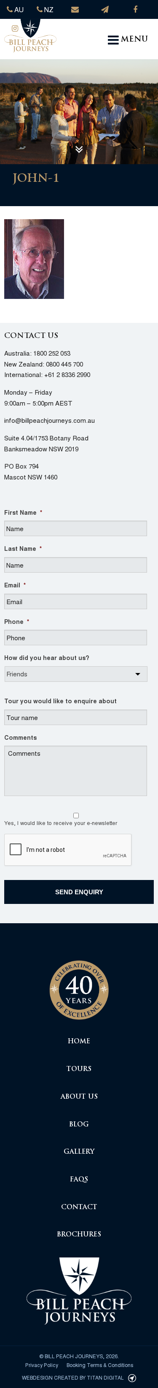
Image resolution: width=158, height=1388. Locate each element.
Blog (79, 1125)
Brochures (79, 1235)
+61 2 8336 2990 (67, 374)
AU (18, 9)
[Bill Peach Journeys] (79, 985)
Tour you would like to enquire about (60, 700)
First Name (23, 512)
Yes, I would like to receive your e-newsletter (60, 823)
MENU (134, 40)
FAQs (79, 1180)
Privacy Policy (41, 1364)
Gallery (79, 1152)
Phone (16, 621)
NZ (48, 9)
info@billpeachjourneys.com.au (49, 420)
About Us (79, 1097)
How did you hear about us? (46, 657)
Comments (20, 737)
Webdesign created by (73, 1377)
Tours (79, 1069)
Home (79, 1042)
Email (15, 585)
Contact (79, 1208)
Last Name (23, 548)
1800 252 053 (51, 352)
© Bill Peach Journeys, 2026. (79, 1355)
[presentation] (68, 850)
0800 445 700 (64, 363)
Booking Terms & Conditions (100, 1364)
